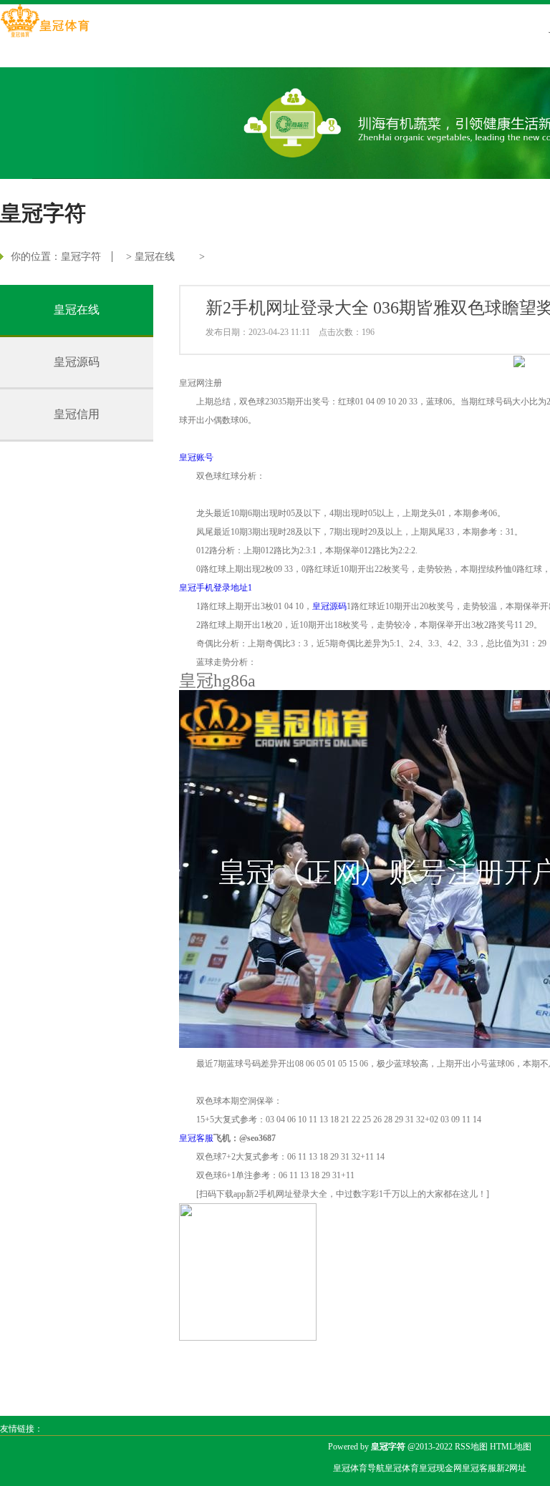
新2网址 (511, 1468)
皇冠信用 (77, 414)
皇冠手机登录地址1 (215, 588)
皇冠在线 (155, 256)
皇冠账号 (196, 457)
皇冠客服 (479, 1468)
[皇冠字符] (45, 22)
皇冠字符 (81, 256)
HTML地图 (510, 1447)
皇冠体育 (402, 1468)
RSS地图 (471, 1447)
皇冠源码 (77, 362)
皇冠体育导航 (359, 1468)
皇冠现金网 (440, 1468)
